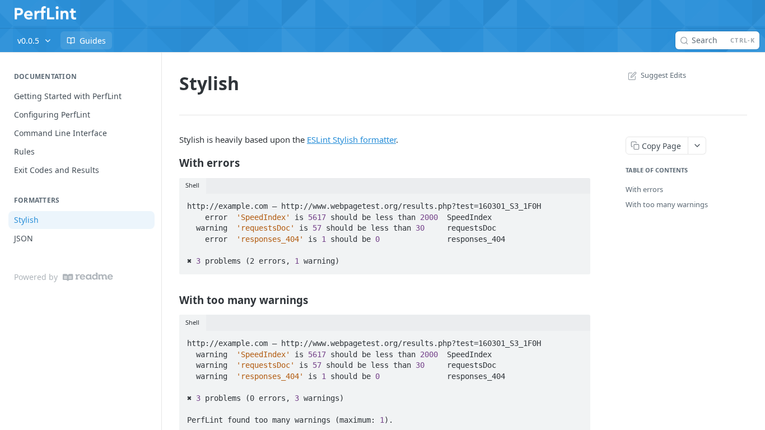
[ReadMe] (88, 277)
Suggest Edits (663, 75)
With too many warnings (667, 204)
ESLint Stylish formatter (351, 139)
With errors (644, 189)
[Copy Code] (577, 202)
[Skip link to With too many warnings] (171, 299)
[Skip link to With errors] (171, 163)
